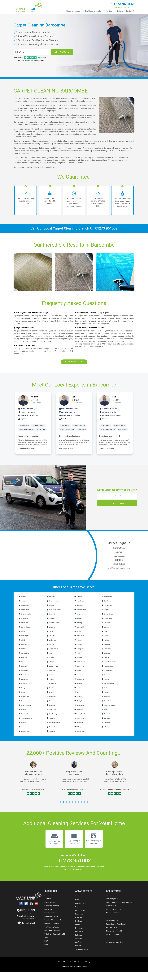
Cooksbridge (108, 618)
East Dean (52, 627)
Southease (52, 705)
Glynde (23, 640)
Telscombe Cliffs (26, 718)
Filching (78, 631)
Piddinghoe (52, 683)
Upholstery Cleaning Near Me (55, 934)
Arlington (24, 601)
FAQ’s (46, 941)
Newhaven (52, 670)
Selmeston (52, 701)
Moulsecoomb (108, 666)
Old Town (107, 675)
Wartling (23, 722)
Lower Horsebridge (110, 662)
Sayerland (107, 696)
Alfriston (79, 596)
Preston (78, 688)
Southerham (80, 705)
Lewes (23, 662)
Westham (107, 722)
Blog (46, 945)
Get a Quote (108, 11)
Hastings (78, 921)
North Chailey (25, 675)
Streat (106, 709)
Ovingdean (24, 679)
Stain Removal (41, 429)
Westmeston (25, 727)
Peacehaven (80, 679)
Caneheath (52, 614)
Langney (79, 657)
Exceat (23, 631)
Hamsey (51, 644)
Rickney (23, 692)
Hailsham (79, 640)
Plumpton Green (109, 683)
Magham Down (53, 666)
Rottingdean (52, 696)
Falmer (51, 631)
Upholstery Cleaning (38, 425)
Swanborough (53, 714)
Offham (78, 675)
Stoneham (79, 709)
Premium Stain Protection (53, 920)
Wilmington (107, 727)
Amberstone (108, 596)
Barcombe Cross (54, 601)
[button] (60, 802)
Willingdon (79, 727)
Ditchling (79, 623)
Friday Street (80, 636)
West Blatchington (54, 722)
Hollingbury (79, 649)
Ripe (77, 692)
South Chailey (108, 701)
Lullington (24, 666)
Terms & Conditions (76, 962)
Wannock (107, 718)
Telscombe (107, 714)
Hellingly (23, 649)
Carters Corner (81, 614)
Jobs (46, 937)
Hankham (107, 644)
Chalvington (24, 618)
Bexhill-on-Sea (80, 903)
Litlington (51, 662)
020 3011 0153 (117, 909)
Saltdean (79, 696)
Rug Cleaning (49, 909)
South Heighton (26, 705)
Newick (78, 670)
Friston (106, 636)
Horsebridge (25, 653)
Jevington (107, 653)
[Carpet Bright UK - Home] (28, 7)
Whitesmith (52, 727)
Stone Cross (52, 709)
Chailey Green (108, 614)
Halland (106, 640)
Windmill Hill (25, 731)
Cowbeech (24, 623)
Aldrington (52, 596)
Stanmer (24, 709)
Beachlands (80, 601)
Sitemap (87, 962)
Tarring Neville (80, 714)
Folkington (52, 636)
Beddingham (25, 605)
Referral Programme (51, 923)
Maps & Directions (113, 913)
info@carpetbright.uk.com (119, 568)
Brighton (106, 609)
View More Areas (81, 949)
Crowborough (80, 910)
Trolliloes (52, 718)
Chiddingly (52, 618)
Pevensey (107, 679)
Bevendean (79, 605)
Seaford (23, 701)
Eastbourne (107, 627)
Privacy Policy (62, 962)
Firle (105, 631)
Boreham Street (81, 609)
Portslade (52, 688)
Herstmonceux (53, 649)
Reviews (120, 11)
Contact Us (130, 11)
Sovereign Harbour (110, 705)
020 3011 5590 (117, 931)
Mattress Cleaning (51, 916)
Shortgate (79, 701)
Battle (77, 900)
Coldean (78, 618)
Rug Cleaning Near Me (52, 930)
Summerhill (24, 714)
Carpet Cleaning (24, 425)
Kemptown (24, 657)
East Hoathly (80, 627)
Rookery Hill (25, 696)
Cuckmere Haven (54, 623)
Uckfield (78, 946)
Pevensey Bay (25, 683)
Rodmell (106, 692)
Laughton (107, 657)
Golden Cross (53, 640)
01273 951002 (122, 4)
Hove (50, 653)
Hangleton (79, 644)
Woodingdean (80, 731)
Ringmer (51, 692)
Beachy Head (108, 601)
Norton (51, 675)
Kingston (51, 657)
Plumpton (79, 683)
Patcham (51, 679)
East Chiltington (26, 627)
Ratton (106, 688)
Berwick (51, 605)
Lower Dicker (80, 662)
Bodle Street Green (55, 609)
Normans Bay (108, 670)
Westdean (79, 722)
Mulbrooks (24, 670)
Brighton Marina (26, 614)
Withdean (52, 731)
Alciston (23, 596)
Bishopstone (108, 605)
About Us (47, 899)
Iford (78, 653)
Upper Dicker (80, 718)
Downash (107, 623)
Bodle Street (25, 609)
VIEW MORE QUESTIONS (74, 362)
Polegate (24, 688)
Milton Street (80, 666)
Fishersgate (25, 636)
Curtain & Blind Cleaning (26, 429)
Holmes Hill (107, 649)
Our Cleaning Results (93, 11)
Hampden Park (25, 644)
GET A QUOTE (62, 51)
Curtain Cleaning (50, 913)
